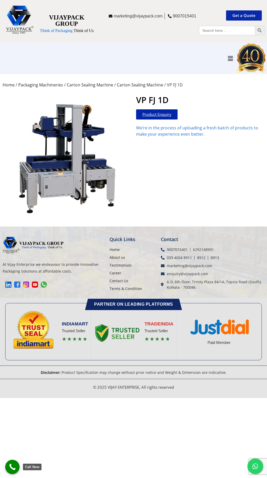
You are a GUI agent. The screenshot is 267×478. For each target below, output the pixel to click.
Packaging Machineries (40, 85)
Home (9, 85)
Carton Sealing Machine (90, 85)
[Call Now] (12, 467)
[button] (230, 58)
